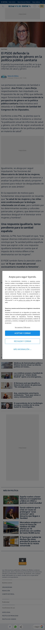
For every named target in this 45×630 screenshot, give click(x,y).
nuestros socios (35, 281)
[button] (22, 327)
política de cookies (24, 300)
